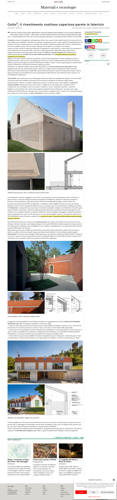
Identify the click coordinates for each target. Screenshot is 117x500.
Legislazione (28, 492)
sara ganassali (95, 28)
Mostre (29, 13)
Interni (62, 496)
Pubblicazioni (37, 13)
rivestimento (89, 28)
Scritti (44, 494)
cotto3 (73, 28)
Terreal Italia (106, 28)
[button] (114, 480)
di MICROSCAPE (38, 462)
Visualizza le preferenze (107, 492)
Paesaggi (52, 13)
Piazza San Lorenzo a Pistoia (44, 460)
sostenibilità (101, 28)
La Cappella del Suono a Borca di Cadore (68, 461)
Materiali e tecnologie (58, 7)
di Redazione (11, 464)
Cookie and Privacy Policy (94, 496)
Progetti (23, 13)
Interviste (71, 13)
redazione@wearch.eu (12, 493)
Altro (100, 13)
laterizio (84, 28)
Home (82, 437)
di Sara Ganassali (14, 28)
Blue (26, 486)
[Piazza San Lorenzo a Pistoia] (45, 444)
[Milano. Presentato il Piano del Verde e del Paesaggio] (19, 444)
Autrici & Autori (28, 488)
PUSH (91, 55)
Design (46, 13)
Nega (93, 492)
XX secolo (79, 13)
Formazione (27, 490)
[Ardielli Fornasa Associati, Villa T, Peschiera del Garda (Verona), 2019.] (45, 96)
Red (44, 486)
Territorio (62, 490)
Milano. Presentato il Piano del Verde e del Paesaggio (18, 461)
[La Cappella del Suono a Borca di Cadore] (71, 444)
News (16, 13)
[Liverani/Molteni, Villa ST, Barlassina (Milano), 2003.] (45, 241)
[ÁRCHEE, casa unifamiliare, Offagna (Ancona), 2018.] (45, 341)
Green (76, 437)
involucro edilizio (78, 28)
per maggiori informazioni (91, 34)
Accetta (81, 492)
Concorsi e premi (62, 13)
